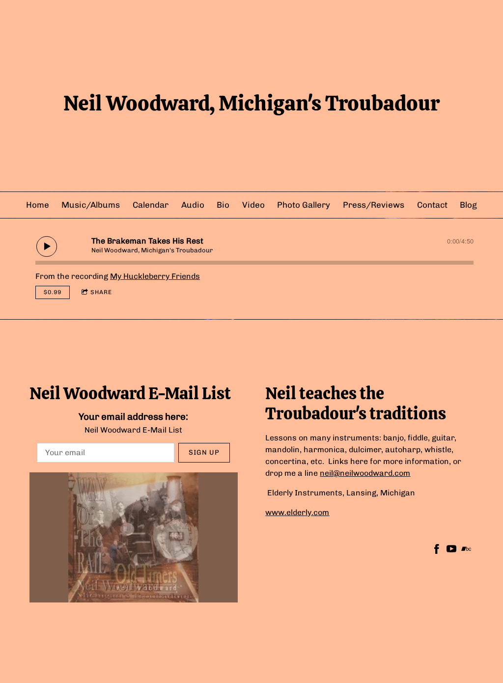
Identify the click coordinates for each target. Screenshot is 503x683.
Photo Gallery (303, 205)
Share (101, 292)
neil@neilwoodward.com (365, 473)
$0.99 (52, 292)
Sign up (204, 452)
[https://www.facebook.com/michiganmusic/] (437, 550)
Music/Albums (90, 205)
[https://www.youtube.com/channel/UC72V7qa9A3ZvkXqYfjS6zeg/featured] (451, 550)
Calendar (150, 205)
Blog (468, 205)
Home (37, 205)
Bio (223, 205)
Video (253, 205)
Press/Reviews (373, 205)
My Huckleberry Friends (155, 276)
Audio (192, 205)
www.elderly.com (297, 512)
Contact (432, 205)
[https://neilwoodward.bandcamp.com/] (466, 550)
